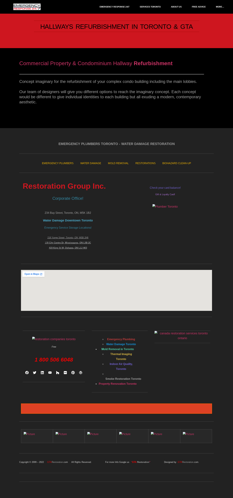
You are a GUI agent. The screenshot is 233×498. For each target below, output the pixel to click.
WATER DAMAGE (90, 163)
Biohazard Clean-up (176, 163)
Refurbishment (153, 63)
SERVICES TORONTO (150, 7)
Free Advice (199, 7)
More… (220, 7)
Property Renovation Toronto (118, 383)
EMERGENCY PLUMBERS (58, 163)
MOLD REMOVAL (118, 163)
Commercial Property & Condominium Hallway (76, 63)
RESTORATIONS (145, 163)
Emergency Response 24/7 (114, 7)
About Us (176, 7)
